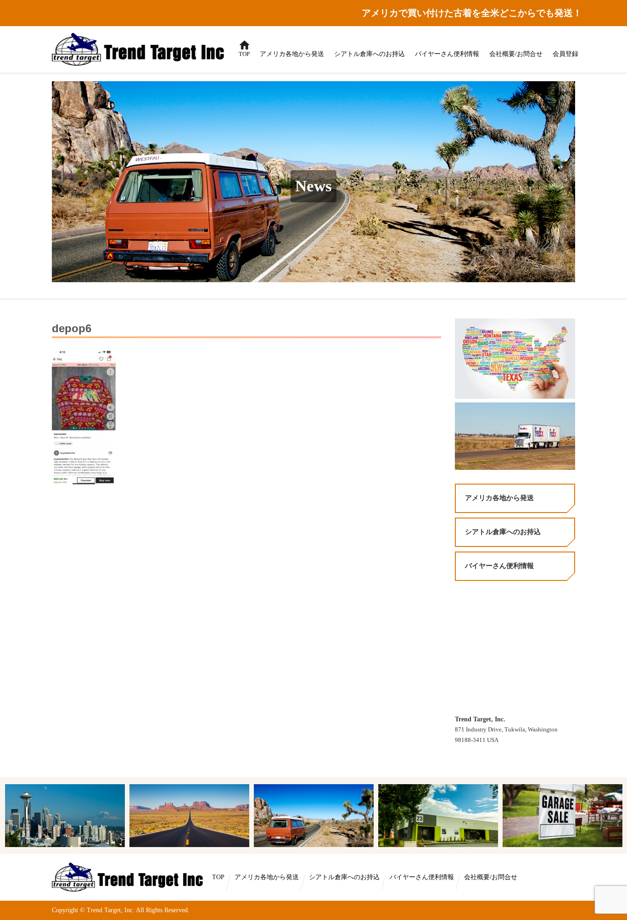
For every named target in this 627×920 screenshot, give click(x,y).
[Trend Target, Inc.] (129, 876)
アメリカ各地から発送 (292, 53)
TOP (242, 49)
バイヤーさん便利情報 (447, 53)
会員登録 (565, 53)
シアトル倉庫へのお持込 (369, 53)
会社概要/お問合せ (516, 53)
